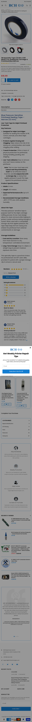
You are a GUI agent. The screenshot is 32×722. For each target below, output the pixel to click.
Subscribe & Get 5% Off (16, 371)
